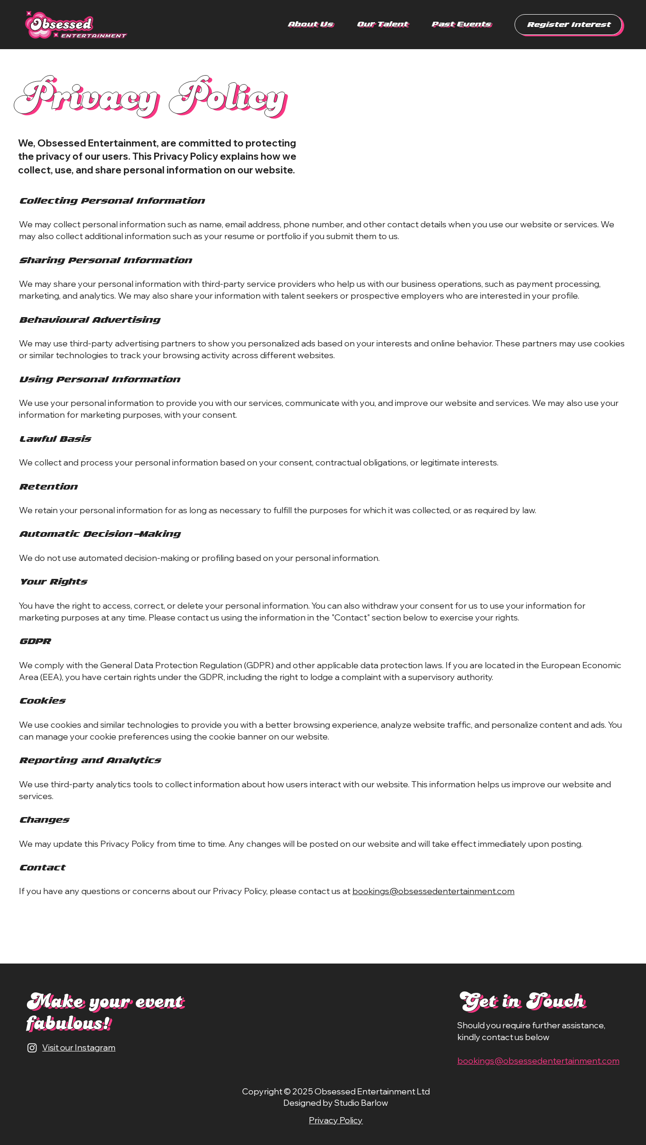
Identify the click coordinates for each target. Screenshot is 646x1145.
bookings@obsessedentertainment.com (433, 891)
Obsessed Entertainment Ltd (372, 1091)
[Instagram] (32, 1048)
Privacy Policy (336, 1120)
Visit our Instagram (78, 1047)
